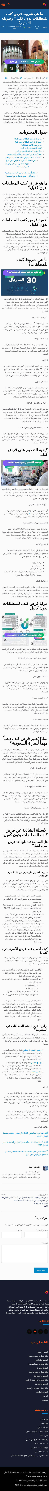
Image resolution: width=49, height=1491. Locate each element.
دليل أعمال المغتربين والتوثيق (37, 1388)
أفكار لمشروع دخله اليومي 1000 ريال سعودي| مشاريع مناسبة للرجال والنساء (25, 1134)
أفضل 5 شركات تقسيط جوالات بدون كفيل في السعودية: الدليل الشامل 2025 (25, 1144)
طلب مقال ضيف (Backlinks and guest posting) (29, 1455)
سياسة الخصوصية (41, 1451)
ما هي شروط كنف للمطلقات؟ (31, 145)
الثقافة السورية (42, 1368)
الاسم (19, 1230)
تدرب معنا (44, 1435)
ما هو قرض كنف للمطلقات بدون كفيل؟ (27, 139)
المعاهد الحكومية (41, 1392)
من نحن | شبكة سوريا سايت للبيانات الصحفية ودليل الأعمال (25, 1472)
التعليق (45, 1243)
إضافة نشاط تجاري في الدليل (37, 1439)
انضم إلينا (44, 1419)
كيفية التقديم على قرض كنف (31, 148)
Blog (12, 78)
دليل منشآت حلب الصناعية (38, 1364)
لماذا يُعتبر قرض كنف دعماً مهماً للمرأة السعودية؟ (24, 154)
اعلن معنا (44, 1423)
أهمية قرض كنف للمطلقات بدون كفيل (28, 142)
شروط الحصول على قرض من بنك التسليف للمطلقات (17, 165)
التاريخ (45, 1396)
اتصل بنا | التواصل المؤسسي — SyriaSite (31, 1480)
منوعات (45, 1400)
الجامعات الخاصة (41, 1384)
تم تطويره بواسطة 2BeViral (36, 1476)
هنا (30, 514)
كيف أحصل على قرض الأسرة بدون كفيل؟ (20, 173)
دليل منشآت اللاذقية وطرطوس (36, 1380)
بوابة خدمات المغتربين (39, 1447)
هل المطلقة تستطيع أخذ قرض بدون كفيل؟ (20, 160)
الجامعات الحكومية (41, 1376)
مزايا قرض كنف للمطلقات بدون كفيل (28, 151)
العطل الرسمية (42, 1352)
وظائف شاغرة (42, 1427)
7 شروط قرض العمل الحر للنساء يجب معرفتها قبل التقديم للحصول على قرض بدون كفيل (26, 1153)
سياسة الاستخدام (41, 1443)
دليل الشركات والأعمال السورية (36, 1431)
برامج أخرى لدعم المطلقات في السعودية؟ (20, 176)
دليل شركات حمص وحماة (38, 1372)
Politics (17, 78)
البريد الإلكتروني (42, 1230)
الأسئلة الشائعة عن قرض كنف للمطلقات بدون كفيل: (23, 157)
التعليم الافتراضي (41, 1360)
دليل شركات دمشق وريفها (38, 1356)
